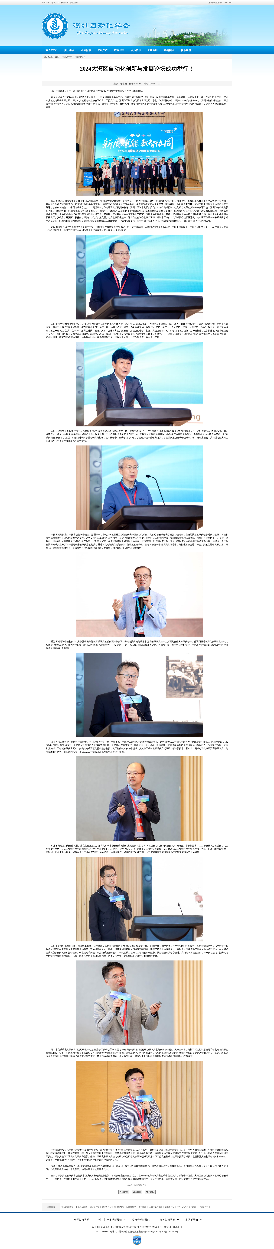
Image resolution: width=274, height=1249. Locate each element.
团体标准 (86, 50)
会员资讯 (136, 50)
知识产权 (103, 50)
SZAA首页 (51, 50)
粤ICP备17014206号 (168, 1231)
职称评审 (119, 50)
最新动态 (80, 57)
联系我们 (186, 50)
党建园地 (152, 50)
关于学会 (69, 50)
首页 (57, 57)
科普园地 (169, 50)
